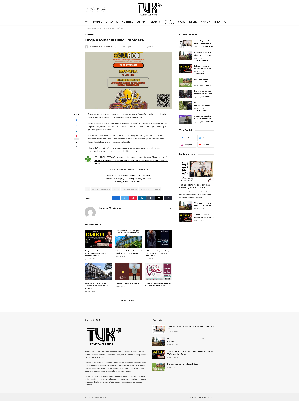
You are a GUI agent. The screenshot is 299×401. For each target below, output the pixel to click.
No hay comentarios (137, 47)
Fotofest (116, 189)
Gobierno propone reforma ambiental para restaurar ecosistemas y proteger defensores (203, 104)
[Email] (76, 141)
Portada (97, 22)
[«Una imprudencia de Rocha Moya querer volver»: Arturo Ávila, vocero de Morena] (185, 119)
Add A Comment (128, 300)
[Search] (225, 22)
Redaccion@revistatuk (102, 47)
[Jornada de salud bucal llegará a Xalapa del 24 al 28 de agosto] (158, 271)
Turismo (193, 22)
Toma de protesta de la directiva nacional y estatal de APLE (203, 42)
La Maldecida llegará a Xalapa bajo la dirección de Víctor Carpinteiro (157, 253)
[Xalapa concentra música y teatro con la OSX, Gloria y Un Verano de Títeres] (98, 239)
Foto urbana (105, 189)
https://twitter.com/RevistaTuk (129, 182)
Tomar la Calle (145, 189)
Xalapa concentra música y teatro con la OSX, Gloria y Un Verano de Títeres (97, 253)
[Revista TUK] (149, 9)
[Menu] (86, 22)
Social (181, 22)
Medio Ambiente (169, 22)
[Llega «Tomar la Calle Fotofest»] (128, 80)
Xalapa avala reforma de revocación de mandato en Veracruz (96, 285)
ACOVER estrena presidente (127, 283)
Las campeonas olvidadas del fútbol (202, 80)
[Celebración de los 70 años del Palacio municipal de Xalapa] (128, 239)
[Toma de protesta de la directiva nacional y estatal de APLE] (185, 43)
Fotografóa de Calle (129, 189)
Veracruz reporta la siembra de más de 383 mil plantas (202, 54)
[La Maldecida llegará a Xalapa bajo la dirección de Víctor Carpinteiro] (158, 239)
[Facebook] (76, 120)
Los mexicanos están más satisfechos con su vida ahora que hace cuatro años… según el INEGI (204, 92)
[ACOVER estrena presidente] (128, 271)
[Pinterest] (76, 136)
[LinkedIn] (76, 131)
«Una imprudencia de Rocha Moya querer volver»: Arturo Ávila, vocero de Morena (203, 117)
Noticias (205, 22)
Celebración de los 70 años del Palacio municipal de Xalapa (128, 252)
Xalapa (157, 189)
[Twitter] (76, 125)
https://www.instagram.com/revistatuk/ (134, 178)
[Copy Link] (76, 147)
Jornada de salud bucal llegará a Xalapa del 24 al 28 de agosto (158, 284)
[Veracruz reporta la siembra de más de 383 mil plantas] (185, 55)
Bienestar (156, 22)
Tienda (217, 22)
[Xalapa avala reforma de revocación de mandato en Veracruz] (98, 271)
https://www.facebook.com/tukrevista (134, 175)
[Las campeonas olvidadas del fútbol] (185, 82)
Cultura (141, 22)
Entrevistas (112, 22)
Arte (87, 189)
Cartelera (127, 22)
